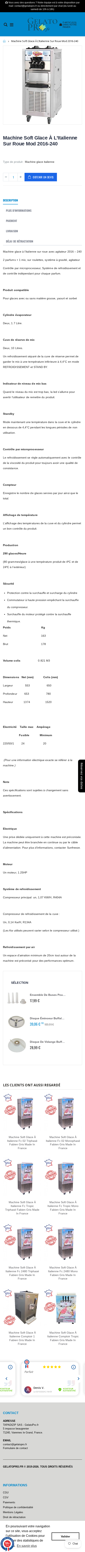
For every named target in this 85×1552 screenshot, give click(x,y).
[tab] (10, 200)
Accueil (4, 41)
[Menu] (11, 24)
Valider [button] (65, 1536)
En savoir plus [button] (27, 1545)
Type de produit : (13, 161)
